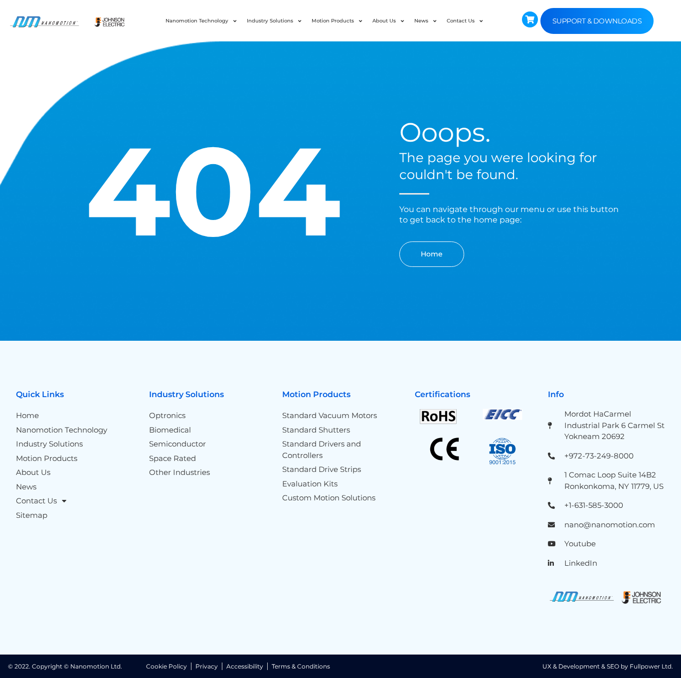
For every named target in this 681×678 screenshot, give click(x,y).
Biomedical (170, 430)
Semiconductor (177, 444)
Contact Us (461, 20)
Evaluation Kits (310, 483)
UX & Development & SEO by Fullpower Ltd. (607, 666)
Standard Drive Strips (321, 469)
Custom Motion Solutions (328, 497)
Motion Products (333, 20)
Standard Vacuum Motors (329, 415)
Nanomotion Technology (197, 20)
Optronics (167, 415)
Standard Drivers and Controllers (321, 449)
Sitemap (31, 515)
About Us (384, 20)
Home (27, 415)
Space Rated (172, 458)
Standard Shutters (316, 430)
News (421, 20)
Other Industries (179, 472)
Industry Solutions (270, 20)
